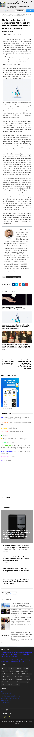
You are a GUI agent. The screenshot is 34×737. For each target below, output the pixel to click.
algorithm (10, 679)
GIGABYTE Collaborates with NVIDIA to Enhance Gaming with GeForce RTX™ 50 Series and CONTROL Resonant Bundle (22, 611)
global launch (10, 682)
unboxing (25, 682)
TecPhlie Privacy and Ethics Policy (10, 696)
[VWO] (7, 10)
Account (4, 668)
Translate (14, 594)
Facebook (4, 674)
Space (20, 13)
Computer (24, 671)
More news (3, 643)
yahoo (16, 684)
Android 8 (4, 671)
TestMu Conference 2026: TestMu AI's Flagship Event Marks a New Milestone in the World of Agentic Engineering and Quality (21, 635)
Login (3, 676)
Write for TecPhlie (6, 700)
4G (7, 13)
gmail (18, 682)
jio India (15, 13)
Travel (14, 676)
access (4, 679)
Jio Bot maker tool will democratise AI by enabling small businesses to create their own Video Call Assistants (15, 326)
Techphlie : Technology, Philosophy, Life (17, 721)
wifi (3, 684)
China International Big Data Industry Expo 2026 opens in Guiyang (20, 604)
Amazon (19, 668)
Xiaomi (20, 676)
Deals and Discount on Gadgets (10, 698)
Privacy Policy (5, 702)
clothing (27, 679)
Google (17, 674)
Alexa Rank (11, 668)
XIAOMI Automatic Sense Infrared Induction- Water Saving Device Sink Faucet (16, 308)
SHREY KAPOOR (22, 230)
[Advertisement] (17, 480)
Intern (28, 674)
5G (10, 13)
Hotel (23, 674)
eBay (3, 682)
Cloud (17, 671)
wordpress (9, 684)
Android (26, 668)
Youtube (26, 676)
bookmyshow (19, 679)
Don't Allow (20, 10)
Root (8, 676)
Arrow (11, 671)
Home (3, 13)
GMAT (11, 674)
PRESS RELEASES (6, 694)
